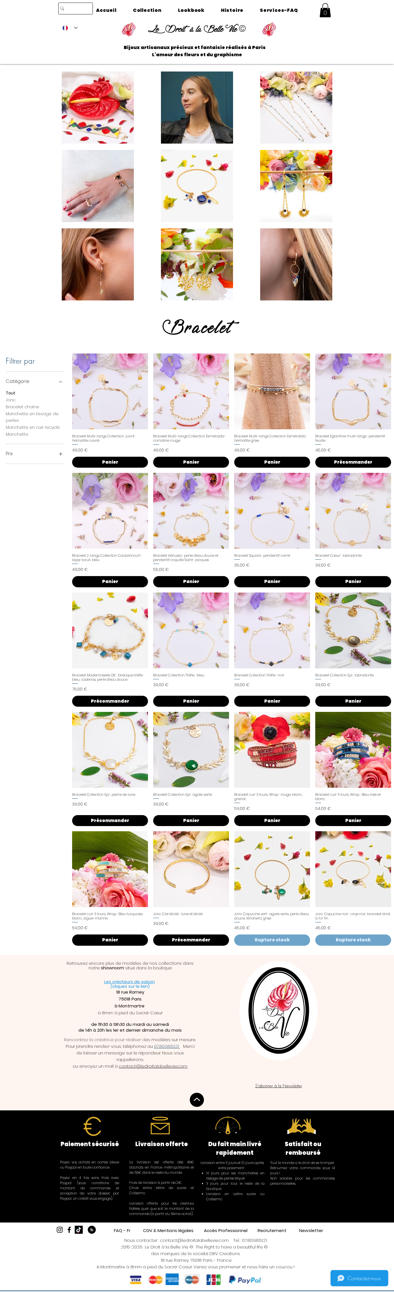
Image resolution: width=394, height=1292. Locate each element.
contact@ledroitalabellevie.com (153, 1066)
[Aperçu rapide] (110, 391)
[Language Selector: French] (70, 28)
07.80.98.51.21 (254, 1240)
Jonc (11, 400)
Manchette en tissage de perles (32, 417)
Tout (10, 393)
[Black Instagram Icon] (60, 1230)
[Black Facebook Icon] (69, 1230)
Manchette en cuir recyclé (33, 427)
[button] (325, 10)
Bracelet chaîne (22, 407)
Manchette (17, 434)
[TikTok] (79, 1230)
